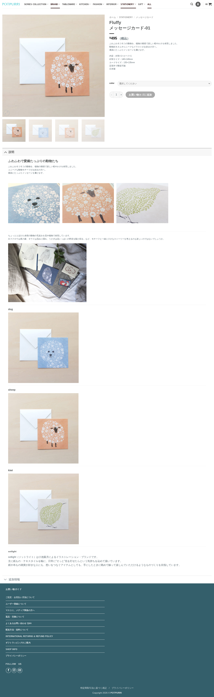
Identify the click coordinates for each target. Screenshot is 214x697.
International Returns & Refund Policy (29, 636)
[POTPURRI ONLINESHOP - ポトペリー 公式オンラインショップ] (10, 4)
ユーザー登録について (16, 604)
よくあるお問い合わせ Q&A (19, 623)
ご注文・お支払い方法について (20, 597)
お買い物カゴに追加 (140, 94)
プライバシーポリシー (16, 656)
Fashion (97, 4)
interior (111, 4)
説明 (11, 152)
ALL (149, 4)
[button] (192, 4)
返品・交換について (15, 617)
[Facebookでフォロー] (8, 670)
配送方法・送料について (17, 630)
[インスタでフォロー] (14, 670)
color (111, 83)
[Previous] (8, 65)
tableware (68, 4)
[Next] (99, 65)
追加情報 (14, 579)
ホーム (112, 17)
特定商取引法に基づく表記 (93, 688)
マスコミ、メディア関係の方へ (20, 610)
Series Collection (35, 4)
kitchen (84, 4)
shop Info (11, 649)
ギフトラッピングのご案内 (18, 643)
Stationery (127, 4)
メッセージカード (144, 17)
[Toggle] (5, 152)
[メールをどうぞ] (19, 670)
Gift (140, 4)
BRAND (54, 4)
